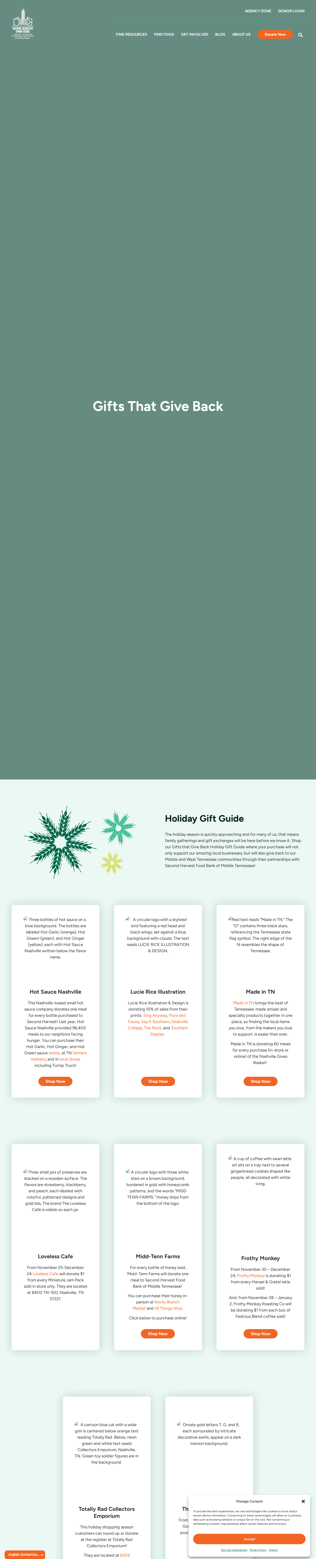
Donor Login (291, 11)
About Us (241, 34)
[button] (303, 1501)
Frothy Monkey (251, 1275)
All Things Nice (168, 1308)
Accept (249, 1539)
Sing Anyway (155, 1015)
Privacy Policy (258, 1550)
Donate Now (275, 34)
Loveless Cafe (45, 1273)
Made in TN (243, 1002)
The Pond (152, 1027)
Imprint (273, 1550)
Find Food (164, 34)
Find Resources (131, 34)
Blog (220, 34)
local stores (69, 1059)
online (54, 1052)
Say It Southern (155, 1021)
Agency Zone (258, 11)
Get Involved (194, 34)
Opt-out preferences (234, 1550)
